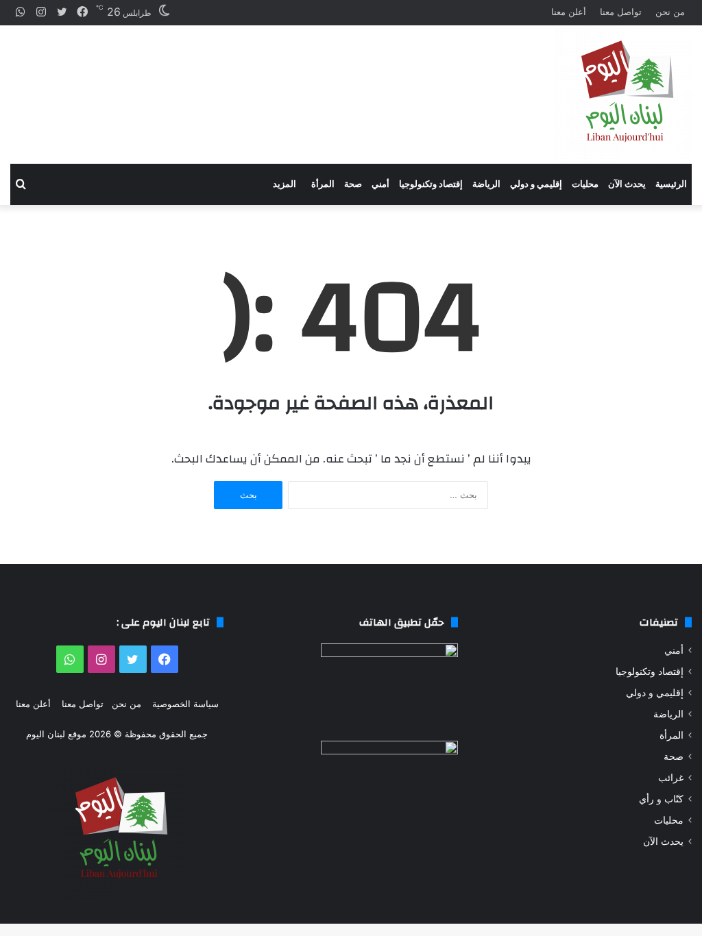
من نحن (670, 11)
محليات (585, 184)
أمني (380, 184)
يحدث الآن (627, 184)
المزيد (284, 184)
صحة (353, 184)
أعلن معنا (568, 11)
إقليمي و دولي (536, 184)
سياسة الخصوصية (185, 703)
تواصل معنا (621, 11)
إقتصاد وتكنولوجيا (431, 184)
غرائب (670, 777)
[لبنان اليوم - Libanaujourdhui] (623, 94)
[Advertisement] (234, 83)
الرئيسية (671, 184)
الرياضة (486, 184)
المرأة (323, 184)
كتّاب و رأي (661, 798)
